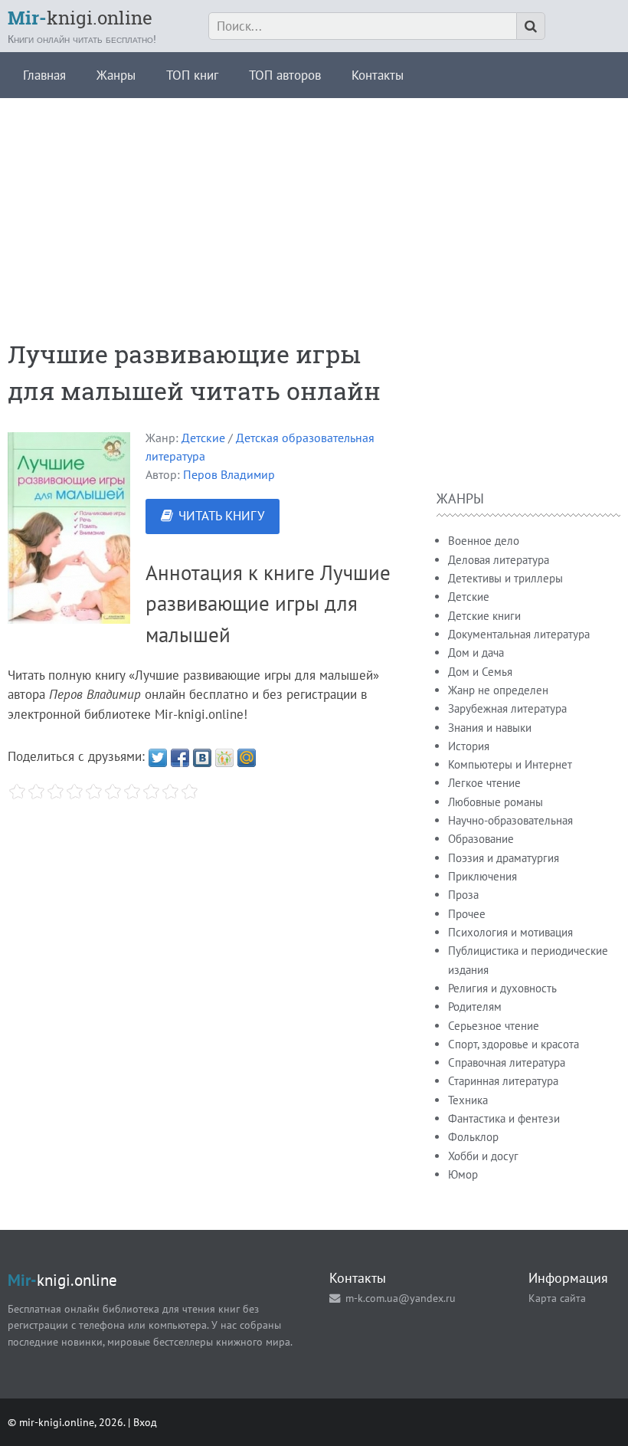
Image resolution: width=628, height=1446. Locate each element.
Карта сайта (557, 1297)
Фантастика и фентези (504, 1118)
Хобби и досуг (483, 1156)
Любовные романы (495, 802)
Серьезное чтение (493, 1025)
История (468, 746)
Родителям (475, 1006)
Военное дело (483, 540)
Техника (468, 1100)
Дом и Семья (480, 671)
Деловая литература (498, 559)
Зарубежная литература (507, 708)
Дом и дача (476, 652)
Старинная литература (503, 1081)
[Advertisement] (314, 205)
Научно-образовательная (510, 820)
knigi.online (80, 17)
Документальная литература (519, 634)
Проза (463, 894)
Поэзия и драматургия (503, 858)
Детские (203, 437)
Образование (481, 838)
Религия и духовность (502, 988)
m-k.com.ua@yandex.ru (400, 1297)
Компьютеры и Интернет (510, 764)
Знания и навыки (490, 727)
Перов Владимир (229, 474)
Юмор (463, 1174)
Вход (145, 1422)
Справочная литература (506, 1062)
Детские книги (484, 615)
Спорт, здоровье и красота (513, 1044)
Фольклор (473, 1137)
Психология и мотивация (510, 932)
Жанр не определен (498, 690)
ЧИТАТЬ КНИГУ (221, 515)
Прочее (467, 914)
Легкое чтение (484, 782)
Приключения (482, 876)
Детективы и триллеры (505, 578)
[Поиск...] (530, 26)
